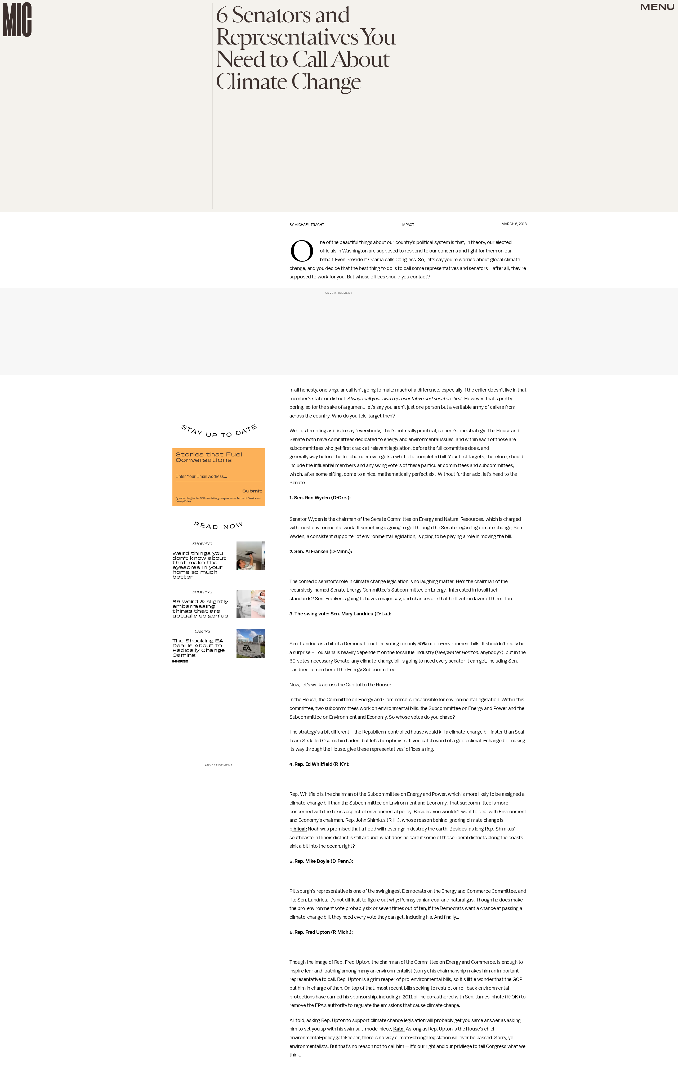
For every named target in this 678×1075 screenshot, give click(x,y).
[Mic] (17, 19)
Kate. (399, 1029)
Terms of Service (246, 498)
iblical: (299, 829)
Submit (252, 490)
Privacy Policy (183, 501)
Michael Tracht (309, 225)
